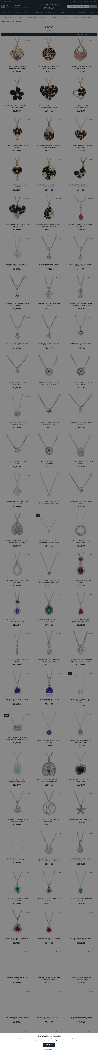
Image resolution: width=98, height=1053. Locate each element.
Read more (59, 1041)
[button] (49, 1049)
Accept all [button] (49, 1045)
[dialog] (49, 1043)
